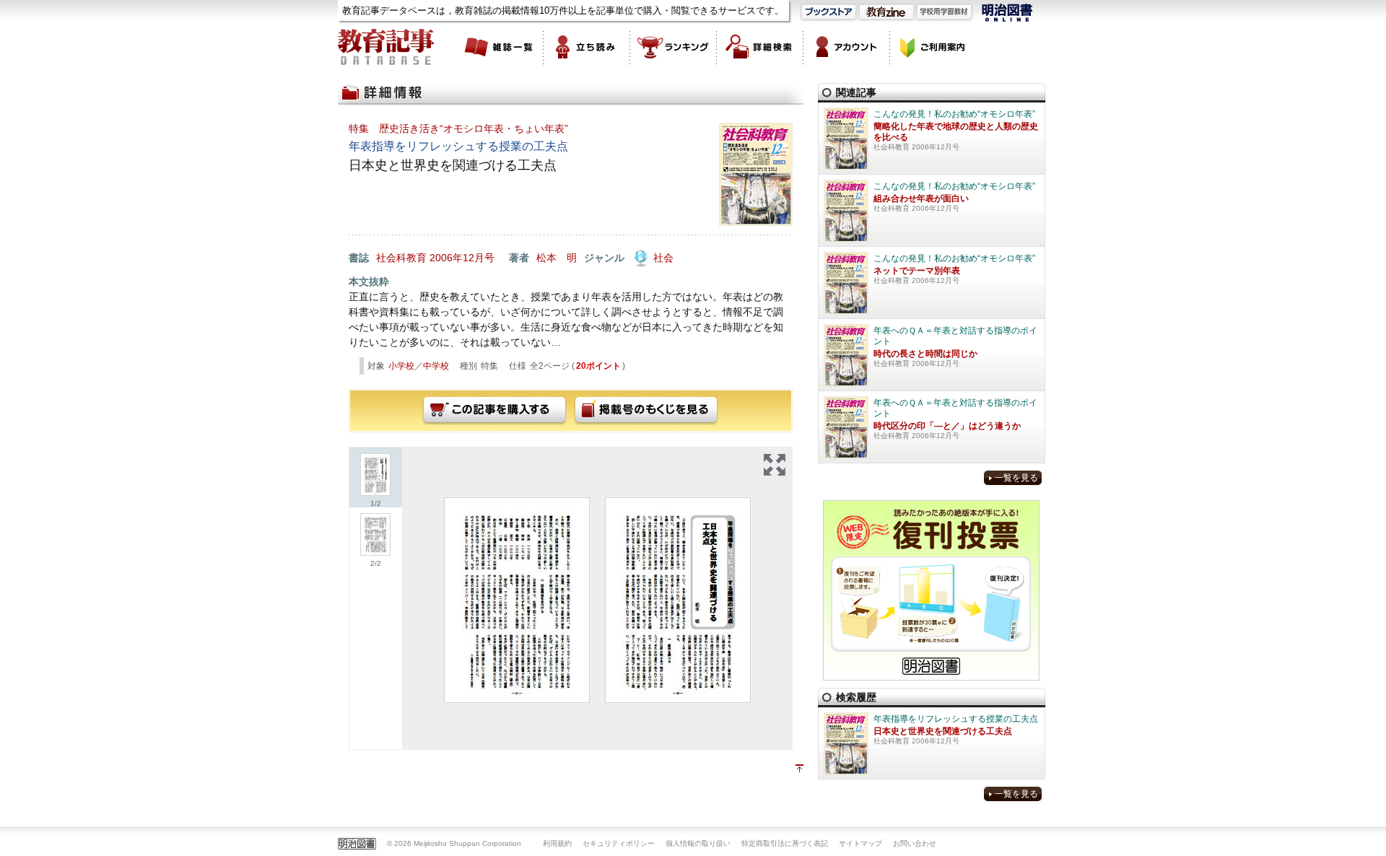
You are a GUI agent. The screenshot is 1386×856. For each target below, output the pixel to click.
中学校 (436, 366)
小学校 (401, 366)
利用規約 (557, 843)
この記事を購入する (494, 410)
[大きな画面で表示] (774, 465)
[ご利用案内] (933, 47)
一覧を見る (1016, 478)
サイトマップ (860, 843)
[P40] (678, 600)
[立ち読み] (587, 47)
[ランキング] (673, 47)
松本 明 (556, 257)
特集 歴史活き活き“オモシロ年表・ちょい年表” (458, 128)
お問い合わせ (914, 843)
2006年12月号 (462, 257)
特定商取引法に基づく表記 (784, 843)
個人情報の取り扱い (698, 843)
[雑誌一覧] (500, 47)
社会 (663, 257)
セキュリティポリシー (619, 843)
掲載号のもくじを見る (646, 410)
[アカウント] (846, 47)
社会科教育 (401, 257)
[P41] (517, 600)
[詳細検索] (760, 47)
